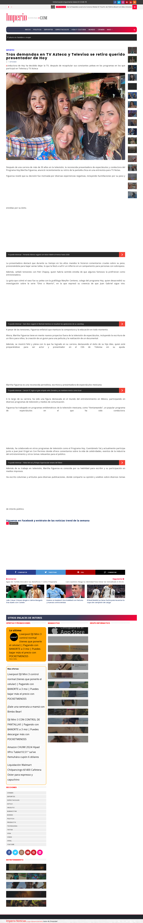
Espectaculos (62, 29)
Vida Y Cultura (79, 29)
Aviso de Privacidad (50, 921)
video (9, 837)
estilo (10, 804)
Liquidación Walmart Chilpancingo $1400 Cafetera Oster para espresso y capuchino (24, 772)
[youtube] (130, 2)
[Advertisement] (96, 18)
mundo (10, 815)
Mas (109, 29)
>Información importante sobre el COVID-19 (61, 2)
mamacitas (12, 811)
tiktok (10, 830)
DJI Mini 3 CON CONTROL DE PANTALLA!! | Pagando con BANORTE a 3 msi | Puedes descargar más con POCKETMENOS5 (23, 729)
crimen (10, 793)
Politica (37, 29)
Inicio (28, 29)
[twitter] (119, 2)
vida (9, 833)
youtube (10, 844)
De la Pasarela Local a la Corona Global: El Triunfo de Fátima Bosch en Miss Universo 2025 (78, 7)
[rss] (134, 2)
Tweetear (52, 572)
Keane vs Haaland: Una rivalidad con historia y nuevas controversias (65, 601)
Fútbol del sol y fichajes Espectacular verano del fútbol (42, 463)
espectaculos (38, 7)
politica (10, 819)
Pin (82, 572)
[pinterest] (126, 2)
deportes (10, 50)
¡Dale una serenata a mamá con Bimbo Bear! (26, 709)
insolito (10, 808)
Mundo (92, 29)
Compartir (22, 572)
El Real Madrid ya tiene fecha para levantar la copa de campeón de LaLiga (105, 601)
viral (9, 841)
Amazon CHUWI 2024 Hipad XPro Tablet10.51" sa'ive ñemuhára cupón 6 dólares (23, 752)
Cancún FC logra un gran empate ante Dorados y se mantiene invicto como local (52, 390)
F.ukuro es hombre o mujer (19, 37)
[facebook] (115, 2)
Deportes (48, 29)
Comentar (112, 572)
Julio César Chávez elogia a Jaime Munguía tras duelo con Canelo (24, 601)
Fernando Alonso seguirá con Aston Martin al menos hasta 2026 (46, 255)
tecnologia (12, 826)
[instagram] (123, 2)
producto (11, 822)
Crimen (101, 29)
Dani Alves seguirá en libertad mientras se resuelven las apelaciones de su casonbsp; (53, 324)
